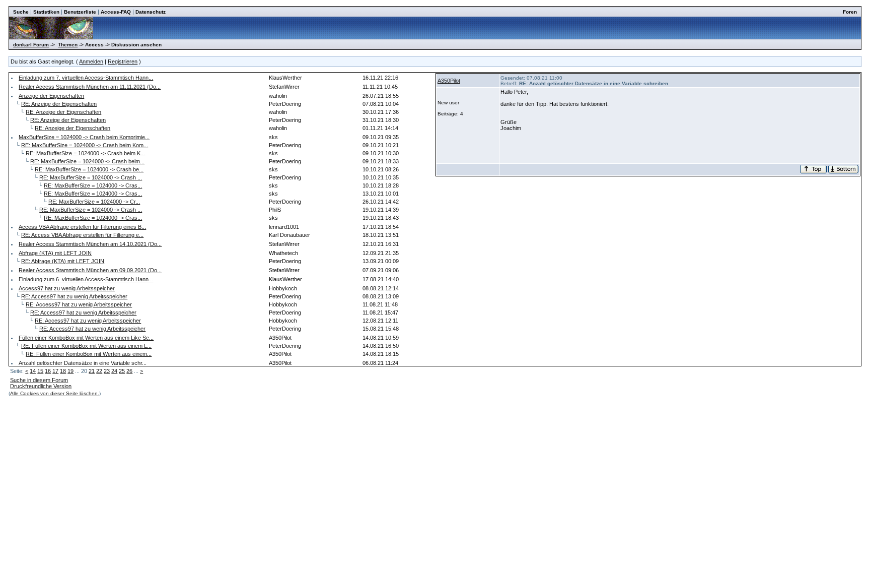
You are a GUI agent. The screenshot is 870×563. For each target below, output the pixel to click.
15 (40, 371)
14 (33, 371)
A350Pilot (449, 81)
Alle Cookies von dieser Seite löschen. (54, 393)
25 (122, 371)
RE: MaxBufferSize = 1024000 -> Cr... (94, 202)
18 (63, 371)
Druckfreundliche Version (40, 386)
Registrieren (122, 61)
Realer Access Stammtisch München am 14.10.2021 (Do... (90, 244)
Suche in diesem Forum (39, 380)
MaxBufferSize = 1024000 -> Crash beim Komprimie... (84, 137)
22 (99, 371)
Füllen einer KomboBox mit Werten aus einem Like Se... (86, 338)
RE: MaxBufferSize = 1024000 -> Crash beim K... (85, 153)
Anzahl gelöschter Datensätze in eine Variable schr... (83, 363)
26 (129, 371)
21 (92, 371)
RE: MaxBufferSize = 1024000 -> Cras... (93, 185)
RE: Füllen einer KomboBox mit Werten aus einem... (89, 354)
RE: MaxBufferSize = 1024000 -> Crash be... (89, 169)
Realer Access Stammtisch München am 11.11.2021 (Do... (90, 87)
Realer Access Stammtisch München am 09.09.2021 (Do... (90, 270)
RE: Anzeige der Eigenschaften (59, 104)
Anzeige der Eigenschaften (51, 96)
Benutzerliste (80, 12)
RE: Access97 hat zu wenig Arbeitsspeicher (74, 296)
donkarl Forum (31, 44)
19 (70, 371)
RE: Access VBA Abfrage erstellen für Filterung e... (82, 235)
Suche (21, 12)
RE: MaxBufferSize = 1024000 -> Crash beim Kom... (84, 145)
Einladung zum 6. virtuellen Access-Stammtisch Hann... (86, 279)
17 (55, 371)
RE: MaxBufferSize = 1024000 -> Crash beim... (87, 161)
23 (107, 371)
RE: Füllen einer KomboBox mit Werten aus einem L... (86, 346)
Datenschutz (150, 12)
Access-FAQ (116, 12)
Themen (68, 44)
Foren (850, 12)
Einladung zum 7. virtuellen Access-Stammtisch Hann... (86, 78)
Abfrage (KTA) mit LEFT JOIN (55, 253)
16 (48, 371)
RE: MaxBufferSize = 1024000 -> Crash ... (90, 177)
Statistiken (46, 12)
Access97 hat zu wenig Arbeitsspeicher (67, 288)
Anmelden (91, 61)
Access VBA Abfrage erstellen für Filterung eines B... (82, 227)
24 (114, 371)
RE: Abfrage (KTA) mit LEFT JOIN (62, 261)
